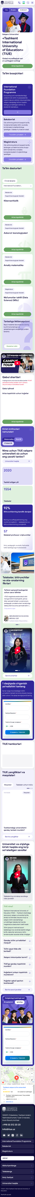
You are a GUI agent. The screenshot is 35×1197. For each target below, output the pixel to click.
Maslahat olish (12, 346)
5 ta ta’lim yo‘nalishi (16, 159)
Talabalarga (7, 1171)
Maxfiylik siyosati (6, 1194)
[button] (17, 624)
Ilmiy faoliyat (7, 1177)
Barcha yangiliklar (11, 837)
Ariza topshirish (17, 66)
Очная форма (9, 181)
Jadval (4, 1158)
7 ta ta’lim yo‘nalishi (16, 135)
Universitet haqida (12, 461)
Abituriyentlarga (9, 1165)
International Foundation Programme (16, 1141)
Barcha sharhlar (11, 676)
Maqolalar (8, 785)
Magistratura (9, 289)
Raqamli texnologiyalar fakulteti (14, 196)
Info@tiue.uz (8, 1129)
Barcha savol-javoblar (13, 990)
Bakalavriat (8, 192)
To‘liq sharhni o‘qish (9, 608)
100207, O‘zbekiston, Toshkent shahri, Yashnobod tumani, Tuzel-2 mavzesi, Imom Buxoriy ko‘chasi (16, 1117)
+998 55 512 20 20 (11, 1124)
